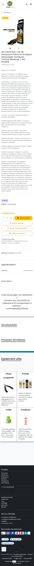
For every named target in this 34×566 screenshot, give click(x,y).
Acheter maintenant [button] (18, 223)
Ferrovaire (4, 473)
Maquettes (5, 477)
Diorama (4, 479)
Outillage (4, 503)
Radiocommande (7, 497)
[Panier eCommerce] (26, 4)
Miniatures (4, 475)
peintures (4, 505)
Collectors (4, 499)
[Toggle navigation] (3, 4)
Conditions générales (19, 554)
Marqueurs (7, 12)
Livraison (3, 243)
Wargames (5, 481)
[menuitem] (7, 558)
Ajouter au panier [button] (25, 218)
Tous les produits (8, 487)
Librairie (3, 507)
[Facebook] (4, 549)
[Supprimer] (3, 218)
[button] (17, 552)
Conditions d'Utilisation (8, 517)
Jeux (2, 501)
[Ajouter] (11, 218)
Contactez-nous (6, 523)
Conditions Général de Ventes (11, 519)
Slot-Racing (5, 483)
